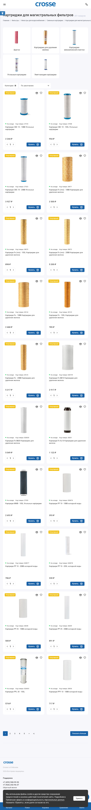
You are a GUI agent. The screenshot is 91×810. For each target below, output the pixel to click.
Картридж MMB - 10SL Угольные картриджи (23, 503)
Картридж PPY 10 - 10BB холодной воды (65, 692)
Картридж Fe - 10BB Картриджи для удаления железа (20, 316)
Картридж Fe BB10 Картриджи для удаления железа (63, 379)
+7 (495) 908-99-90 (11, 782)
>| (33, 733)
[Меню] (4, 4)
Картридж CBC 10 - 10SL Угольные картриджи (63, 128)
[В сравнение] (36, 92)
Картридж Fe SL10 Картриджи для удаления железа (67, 442)
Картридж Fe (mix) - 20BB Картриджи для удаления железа (66, 253)
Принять (79, 798)
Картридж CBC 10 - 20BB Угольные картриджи (19, 191)
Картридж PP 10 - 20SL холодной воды (65, 566)
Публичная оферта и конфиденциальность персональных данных (35, 800)
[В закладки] (41, 92)
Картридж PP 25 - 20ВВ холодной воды (65, 629)
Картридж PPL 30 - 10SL (15, 692)
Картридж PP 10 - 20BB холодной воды (21, 566)
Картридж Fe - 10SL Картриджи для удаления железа (63, 316)
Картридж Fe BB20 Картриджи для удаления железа (19, 442)
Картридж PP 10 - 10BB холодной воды (65, 503)
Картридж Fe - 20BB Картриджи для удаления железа (20, 379)
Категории (9, 86)
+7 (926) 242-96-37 (11, 785)
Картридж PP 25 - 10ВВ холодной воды (21, 629)
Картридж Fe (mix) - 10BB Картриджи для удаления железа (66, 191)
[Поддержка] (86, 4)
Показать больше (79, 733)
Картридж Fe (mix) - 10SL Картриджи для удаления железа (22, 253)
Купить (31, 144)
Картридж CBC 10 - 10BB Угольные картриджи (19, 128)
